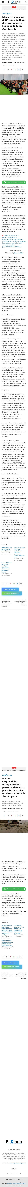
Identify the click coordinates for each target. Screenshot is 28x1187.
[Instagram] (11, 1173)
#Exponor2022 (7, 239)
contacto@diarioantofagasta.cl (17, 1163)
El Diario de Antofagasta (10, 62)
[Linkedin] (19, 69)
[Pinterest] (11, 69)
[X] (8, 69)
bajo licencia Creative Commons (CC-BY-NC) (16, 1183)
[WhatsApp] (15, 69)
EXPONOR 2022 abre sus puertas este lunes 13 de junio (7, 549)
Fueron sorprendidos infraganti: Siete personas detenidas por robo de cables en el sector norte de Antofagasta (7, 604)
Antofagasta (7, 13)
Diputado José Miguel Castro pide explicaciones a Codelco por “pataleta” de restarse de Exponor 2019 (19, 552)
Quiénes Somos (12, 1179)
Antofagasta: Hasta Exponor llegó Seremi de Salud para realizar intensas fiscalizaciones (20, 603)
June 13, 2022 (18, 253)
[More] (22, 69)
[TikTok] (16, 1173)
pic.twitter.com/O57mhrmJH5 (12, 247)
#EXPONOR (8, 235)
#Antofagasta (6, 241)
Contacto (6, 1179)
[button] (2, 2)
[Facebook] (4, 69)
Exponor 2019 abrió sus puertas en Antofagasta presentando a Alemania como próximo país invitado (7, 567)
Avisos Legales (21, 1179)
